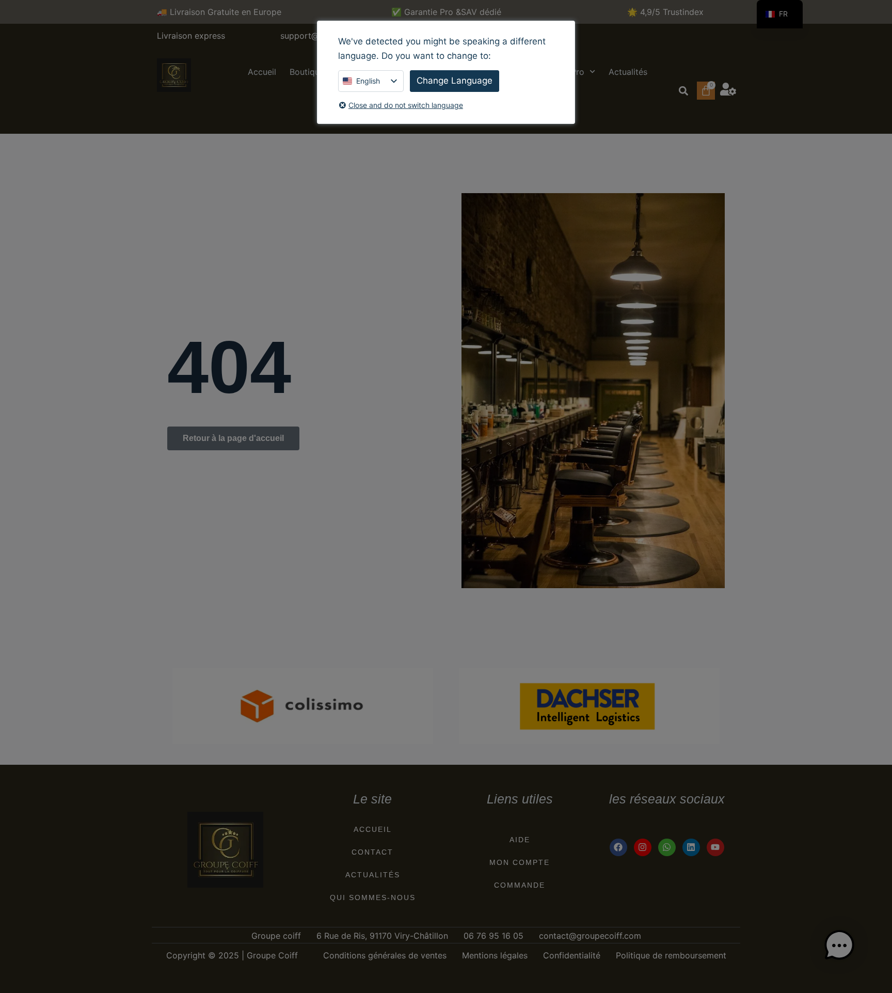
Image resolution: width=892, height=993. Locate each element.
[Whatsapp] (667, 847)
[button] (683, 90)
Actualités (628, 72)
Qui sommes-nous (373, 897)
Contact (372, 852)
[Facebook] (618, 847)
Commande (519, 885)
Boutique (307, 72)
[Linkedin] (691, 847)
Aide (519, 840)
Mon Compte (519, 862)
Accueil (262, 72)
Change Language (454, 80)
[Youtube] (715, 847)
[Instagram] (642, 847)
